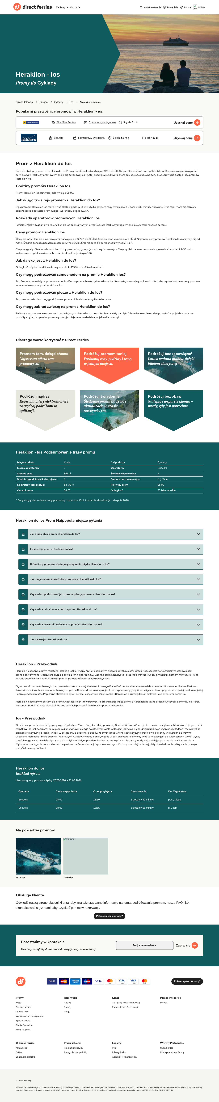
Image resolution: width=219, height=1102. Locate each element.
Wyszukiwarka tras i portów (29, 1016)
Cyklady (58, 102)
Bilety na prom (23, 1029)
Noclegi (68, 1002)
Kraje (18, 1002)
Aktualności (21, 1048)
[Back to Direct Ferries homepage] (32, 7)
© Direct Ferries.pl (24, 1081)
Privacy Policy (119, 1052)
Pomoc (163, 1002)
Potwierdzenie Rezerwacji (125, 1007)
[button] (110, 534)
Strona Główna (24, 102)
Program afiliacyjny (73, 1048)
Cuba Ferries (166, 1048)
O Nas (19, 1052)
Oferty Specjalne (24, 1025)
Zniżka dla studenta (25, 1057)
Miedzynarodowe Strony (172, 1052)
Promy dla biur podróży (75, 1052)
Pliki (114, 1048)
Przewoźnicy (22, 1011)
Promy (67, 1007)
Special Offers (23, 1020)
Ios (71, 102)
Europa (43, 102)
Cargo (67, 1011)
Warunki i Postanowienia (124, 1057)
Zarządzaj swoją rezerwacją (126, 1002)
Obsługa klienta (23, 1007)
